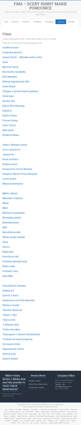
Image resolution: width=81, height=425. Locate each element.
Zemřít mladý (10, 358)
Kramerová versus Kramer (17, 168)
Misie (5, 203)
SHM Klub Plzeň (37, 418)
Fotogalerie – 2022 (64, 420)
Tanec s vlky (9, 314)
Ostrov (6, 246)
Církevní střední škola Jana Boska (45, 416)
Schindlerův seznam (14, 285)
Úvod (6, 22)
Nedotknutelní (10, 222)
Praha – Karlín (46, 414)
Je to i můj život (11, 149)
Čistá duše (8, 96)
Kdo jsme (15, 22)
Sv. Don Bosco (34, 409)
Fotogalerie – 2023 (53, 420)
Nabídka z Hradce (34, 381)
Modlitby (13, 423)
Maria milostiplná (12, 183)
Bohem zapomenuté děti (15, 81)
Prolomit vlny (10, 271)
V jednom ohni (10, 324)
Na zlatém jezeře (11, 217)
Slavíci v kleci (10, 295)
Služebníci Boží (45, 412)
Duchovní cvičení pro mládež (69, 418)
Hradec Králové (32, 414)
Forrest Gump (10, 120)
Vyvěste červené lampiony (17, 339)
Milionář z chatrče (12, 198)
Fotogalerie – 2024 (41, 420)
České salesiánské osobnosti (58, 412)
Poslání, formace (71, 412)
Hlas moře (8, 130)
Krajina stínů (9, 164)
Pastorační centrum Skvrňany (51, 418)
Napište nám (43, 423)
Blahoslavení (29, 412)
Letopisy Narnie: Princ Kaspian (19, 173)
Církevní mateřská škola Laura (63, 416)
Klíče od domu (10, 159)
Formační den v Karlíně (36, 387)
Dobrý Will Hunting (13, 105)
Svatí (23, 412)
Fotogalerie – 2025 (29, 420)
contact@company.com (63, 386)
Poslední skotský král (14, 261)
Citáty (23, 423)
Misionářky (12, 416)
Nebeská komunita (22, 416)
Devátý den (8, 100)
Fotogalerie (49, 22)
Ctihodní (37, 412)
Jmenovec (8, 154)
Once (5, 241)
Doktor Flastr (9, 115)
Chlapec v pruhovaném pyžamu (20, 91)
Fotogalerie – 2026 (17, 420)
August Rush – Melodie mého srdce (22, 57)
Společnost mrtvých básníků (18, 300)
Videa (31, 423)
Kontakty (71, 22)
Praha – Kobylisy (56, 414)
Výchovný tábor (11, 329)
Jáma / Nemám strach (14, 144)
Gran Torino (9, 125)
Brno (25, 414)
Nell (4, 227)
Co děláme (37, 22)
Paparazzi (7, 251)
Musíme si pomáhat (13, 212)
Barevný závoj (10, 66)
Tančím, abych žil (12, 309)
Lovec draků (9, 178)
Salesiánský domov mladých (23, 418)
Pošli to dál (8, 266)
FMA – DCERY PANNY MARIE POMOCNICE (40, 5)
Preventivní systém (64, 409)
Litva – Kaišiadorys (67, 414)
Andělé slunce (10, 47)
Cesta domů (8, 86)
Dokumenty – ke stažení (10, 414)
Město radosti (9, 193)
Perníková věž (10, 256)
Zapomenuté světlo (13, 348)
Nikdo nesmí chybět (13, 237)
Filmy (18, 423)
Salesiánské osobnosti (15, 412)
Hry (27, 423)
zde (40, 43)
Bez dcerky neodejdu (14, 71)
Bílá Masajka (9, 76)
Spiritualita (18, 409)
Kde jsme (25, 22)
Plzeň (39, 414)
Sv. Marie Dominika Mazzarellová (48, 409)
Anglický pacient (12, 52)
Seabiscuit (8, 290)
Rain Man (7, 275)
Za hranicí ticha (11, 344)
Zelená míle (9, 353)
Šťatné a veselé (10, 305)
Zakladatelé (26, 409)
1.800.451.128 (59, 384)
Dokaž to (7, 110)
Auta (5, 62)
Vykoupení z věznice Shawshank (21, 334)
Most (5, 207)
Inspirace (60, 22)
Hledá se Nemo (10, 134)
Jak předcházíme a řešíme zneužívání (59, 423)
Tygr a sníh (8, 319)
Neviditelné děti (11, 232)
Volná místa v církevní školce (38, 384)
